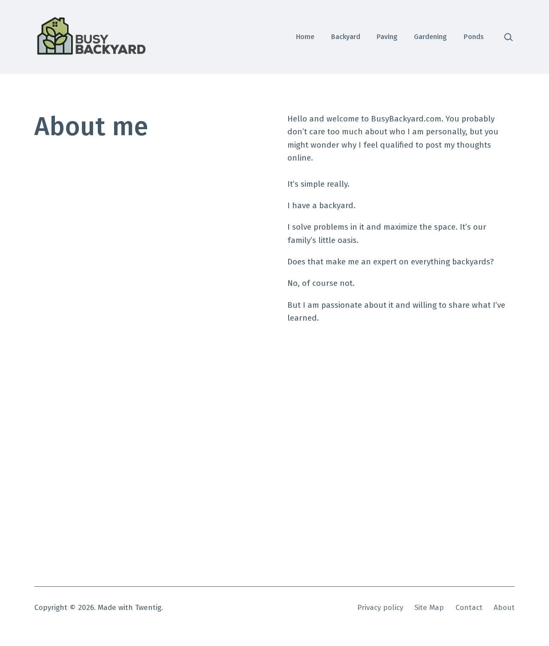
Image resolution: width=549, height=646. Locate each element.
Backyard (345, 37)
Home (305, 37)
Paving (387, 37)
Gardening (430, 37)
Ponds (474, 37)
